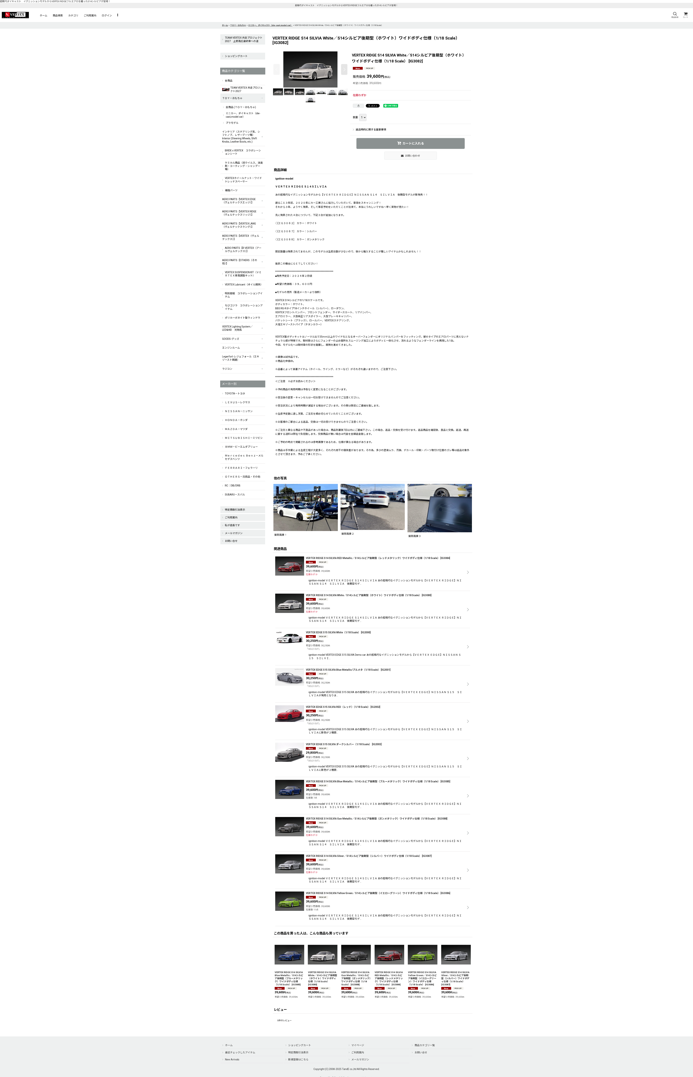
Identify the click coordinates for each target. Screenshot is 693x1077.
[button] (675, 15)
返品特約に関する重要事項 (371, 129)
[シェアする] (358, 106)
